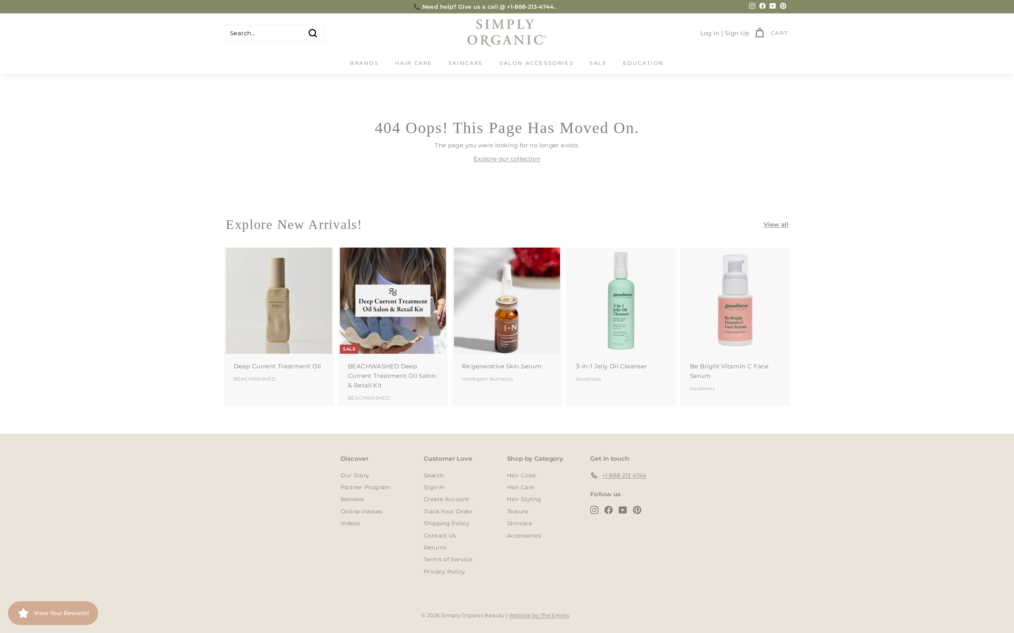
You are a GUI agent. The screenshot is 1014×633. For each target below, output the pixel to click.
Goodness (588, 379)
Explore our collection (507, 158)
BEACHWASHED (255, 379)
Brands (364, 63)
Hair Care (414, 63)
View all (776, 224)
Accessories (524, 535)
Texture (517, 511)
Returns (435, 547)
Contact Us (440, 535)
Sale (598, 63)
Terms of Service (448, 559)
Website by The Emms (539, 615)
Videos (350, 523)
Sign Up (737, 33)
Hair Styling (524, 499)
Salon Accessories (536, 63)
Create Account (446, 499)
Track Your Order (448, 511)
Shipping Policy (447, 523)
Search (434, 475)
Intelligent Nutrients (487, 379)
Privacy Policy (444, 571)
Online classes (361, 511)
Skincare (466, 63)
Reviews (352, 499)
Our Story (355, 475)
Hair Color (522, 475)
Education (643, 63)
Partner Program (366, 487)
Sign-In (434, 487)
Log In (710, 33)
